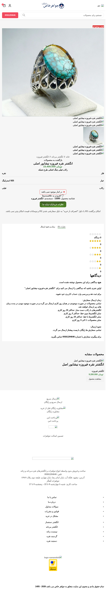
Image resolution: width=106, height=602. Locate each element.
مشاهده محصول (95, 379)
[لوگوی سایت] (53, 5)
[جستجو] (24, 15)
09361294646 (10, 15)
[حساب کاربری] (10, 5)
